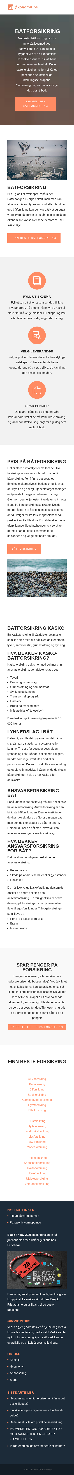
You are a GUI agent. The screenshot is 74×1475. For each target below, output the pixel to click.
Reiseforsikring (37, 1157)
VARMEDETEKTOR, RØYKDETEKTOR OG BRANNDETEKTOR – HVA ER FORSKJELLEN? (36, 1434)
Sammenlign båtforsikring (35, 103)
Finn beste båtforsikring (34, 237)
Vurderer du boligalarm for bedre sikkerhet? (37, 1445)
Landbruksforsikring (37, 1131)
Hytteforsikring (37, 1126)
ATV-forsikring (37, 1079)
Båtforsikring (24, 548)
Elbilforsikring (37, 1110)
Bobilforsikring (37, 1094)
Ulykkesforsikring (37, 1178)
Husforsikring (37, 1121)
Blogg (13, 1379)
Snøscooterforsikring (37, 1162)
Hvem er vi (17, 1366)
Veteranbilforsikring (37, 1183)
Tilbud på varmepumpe (24, 1215)
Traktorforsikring (37, 1168)
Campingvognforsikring (37, 1099)
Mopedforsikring (37, 1147)
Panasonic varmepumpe (25, 1222)
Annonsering (18, 1373)
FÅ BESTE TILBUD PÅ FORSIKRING (37, 1027)
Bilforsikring (37, 1089)
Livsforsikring (37, 1136)
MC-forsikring (37, 1141)
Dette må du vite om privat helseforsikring (36, 1422)
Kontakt (15, 1359)
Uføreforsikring (37, 1173)
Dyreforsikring (37, 1105)
